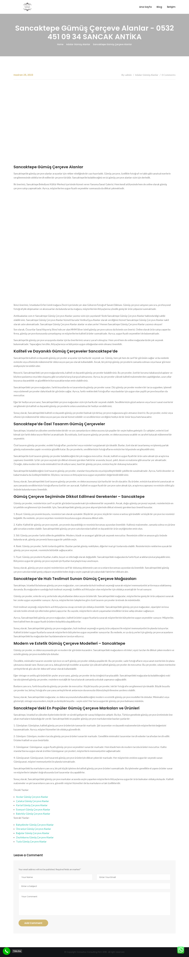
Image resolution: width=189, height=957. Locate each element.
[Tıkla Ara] (6, 951)
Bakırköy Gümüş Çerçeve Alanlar (33, 813)
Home (60, 44)
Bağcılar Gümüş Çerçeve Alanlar (32, 833)
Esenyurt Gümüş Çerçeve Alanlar (33, 809)
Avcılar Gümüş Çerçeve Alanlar (32, 796)
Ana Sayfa (145, 7)
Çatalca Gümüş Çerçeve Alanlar (32, 801)
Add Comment (33, 923)
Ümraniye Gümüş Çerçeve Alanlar (33, 828)
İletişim (171, 7)
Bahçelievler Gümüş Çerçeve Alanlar (35, 824)
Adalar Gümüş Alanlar (78, 44)
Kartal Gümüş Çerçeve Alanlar (32, 805)
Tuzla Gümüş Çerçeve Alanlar (31, 841)
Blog (159, 7)
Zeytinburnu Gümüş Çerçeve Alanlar (35, 837)
